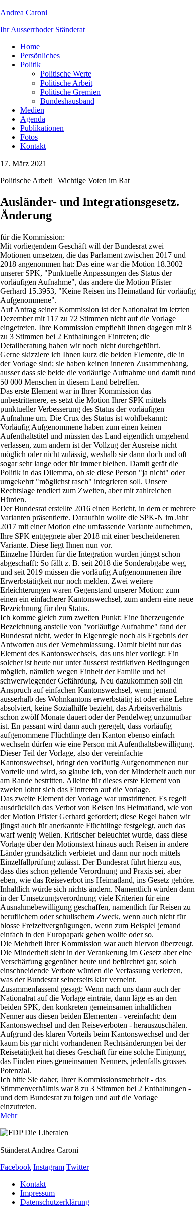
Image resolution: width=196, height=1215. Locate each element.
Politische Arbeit (66, 83)
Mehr (8, 1115)
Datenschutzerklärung (54, 1202)
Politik (30, 64)
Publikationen (42, 128)
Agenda (32, 119)
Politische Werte (65, 73)
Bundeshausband (67, 101)
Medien (32, 110)
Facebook (15, 1167)
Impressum (37, 1193)
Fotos (29, 137)
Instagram (48, 1167)
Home (30, 46)
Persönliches (40, 55)
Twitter (77, 1167)
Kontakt (33, 146)
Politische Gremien (70, 92)
